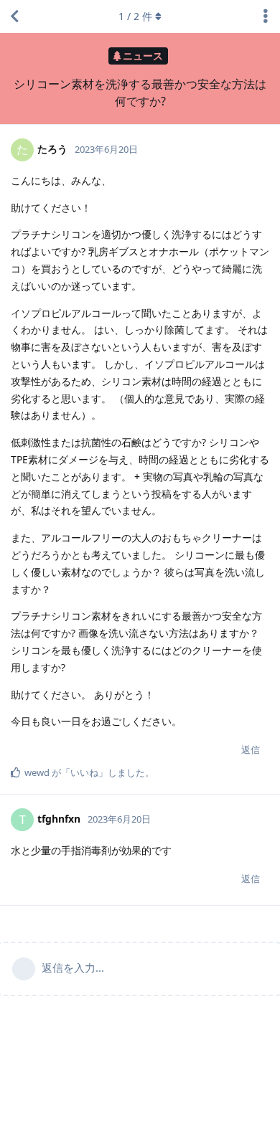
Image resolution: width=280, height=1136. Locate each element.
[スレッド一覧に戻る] (14, 16)
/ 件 (135, 16)
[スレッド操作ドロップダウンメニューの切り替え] (265, 16)
